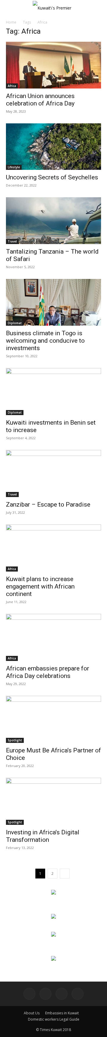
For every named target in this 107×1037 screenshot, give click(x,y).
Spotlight (15, 740)
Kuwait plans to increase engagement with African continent (40, 586)
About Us (32, 1013)
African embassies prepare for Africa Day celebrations (47, 672)
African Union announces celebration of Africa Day (40, 99)
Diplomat (15, 323)
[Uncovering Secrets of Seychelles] (53, 146)
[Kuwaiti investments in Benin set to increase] (53, 391)
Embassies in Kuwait (62, 1013)
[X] (78, 994)
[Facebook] (29, 994)
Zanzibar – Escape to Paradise (48, 504)
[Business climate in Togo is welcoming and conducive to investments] (53, 302)
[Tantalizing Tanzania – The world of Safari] (53, 220)
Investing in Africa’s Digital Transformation (42, 836)
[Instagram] (45, 994)
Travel (12, 241)
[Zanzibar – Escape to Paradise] (53, 473)
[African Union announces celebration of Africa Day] (53, 65)
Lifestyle (14, 167)
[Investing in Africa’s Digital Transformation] (53, 801)
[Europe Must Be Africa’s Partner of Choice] (53, 719)
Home (11, 22)
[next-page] (65, 873)
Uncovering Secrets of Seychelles (52, 177)
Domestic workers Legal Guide (53, 1019)
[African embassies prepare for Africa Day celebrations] (53, 637)
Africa (12, 86)
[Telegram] (61, 994)
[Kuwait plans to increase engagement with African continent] (53, 548)
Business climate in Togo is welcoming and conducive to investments (45, 341)
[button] (10, 8)
